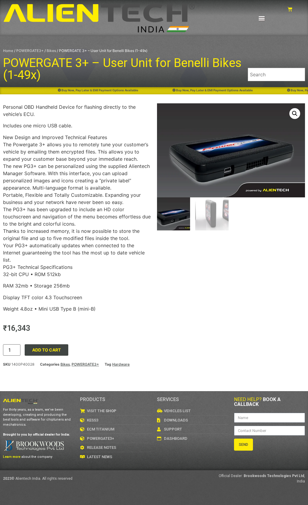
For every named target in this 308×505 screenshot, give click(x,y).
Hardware (121, 364)
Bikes (51, 50)
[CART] (290, 9)
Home (8, 50)
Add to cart (46, 349)
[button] (262, 18)
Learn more (11, 457)
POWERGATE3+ (30, 50)
